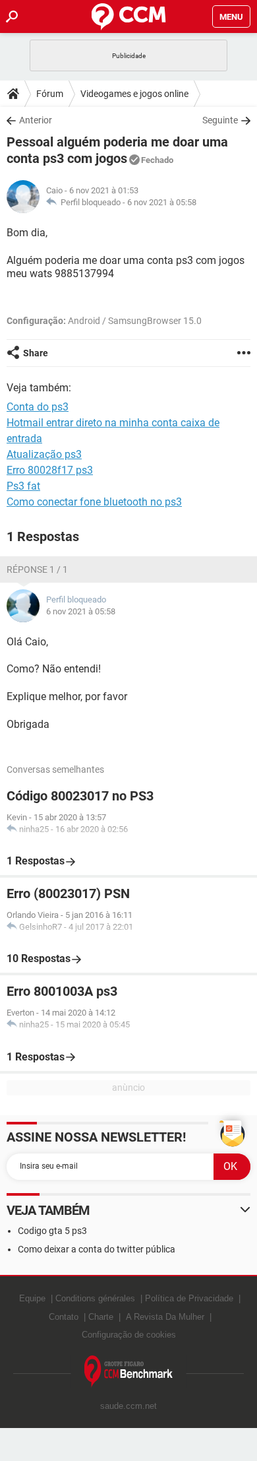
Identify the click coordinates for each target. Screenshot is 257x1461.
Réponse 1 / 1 (37, 569)
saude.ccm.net (128, 1406)
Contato (63, 1317)
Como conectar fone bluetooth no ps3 (94, 502)
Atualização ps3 (44, 454)
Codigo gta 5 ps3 (52, 1230)
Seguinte (220, 120)
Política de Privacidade (189, 1298)
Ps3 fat (23, 486)
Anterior (35, 120)
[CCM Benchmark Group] (128, 1371)
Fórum (49, 93)
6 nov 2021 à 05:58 (161, 202)
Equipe (32, 1298)
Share (35, 353)
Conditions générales (95, 1298)
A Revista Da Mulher (165, 1317)
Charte (100, 1317)
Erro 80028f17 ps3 (50, 470)
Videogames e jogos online (134, 93)
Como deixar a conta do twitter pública (96, 1249)
